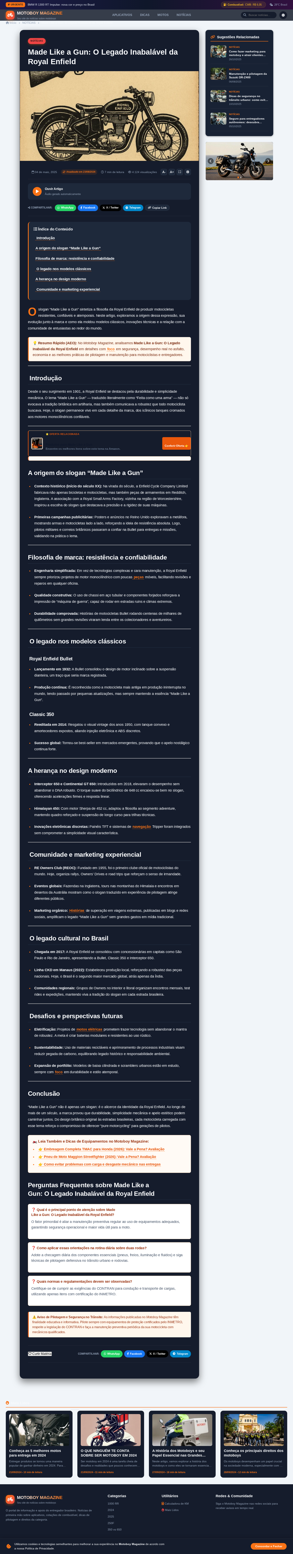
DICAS (144, 15)
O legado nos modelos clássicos (63, 269)
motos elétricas (89, 1029)
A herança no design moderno (60, 279)
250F (111, 1523)
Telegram (135, 207)
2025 (111, 1516)
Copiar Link (159, 207)
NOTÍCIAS (184, 15)
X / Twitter (112, 207)
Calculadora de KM (176, 1503)
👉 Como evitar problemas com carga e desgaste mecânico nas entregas (99, 1164)
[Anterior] (211, 161)
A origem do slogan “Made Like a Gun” (68, 248)
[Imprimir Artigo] (188, 172)
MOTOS (163, 15)
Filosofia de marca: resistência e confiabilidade (74, 259)
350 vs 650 (115, 1529)
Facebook (89, 207)
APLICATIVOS (122, 15)
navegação (142, 827)
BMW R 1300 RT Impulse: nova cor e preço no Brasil (61, 4)
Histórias (76, 911)
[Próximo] (268, 161)
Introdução (45, 238)
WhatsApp (67, 207)
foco (111, 349)
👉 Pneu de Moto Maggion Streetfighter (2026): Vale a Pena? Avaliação (97, 1157)
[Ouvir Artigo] (37, 191)
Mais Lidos (171, 1510)
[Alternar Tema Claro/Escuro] (283, 15)
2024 (111, 1510)
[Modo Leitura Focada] (180, 172)
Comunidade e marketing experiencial (67, 289)
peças (138, 577)
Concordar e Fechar (268, 1546)
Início (12, 22)
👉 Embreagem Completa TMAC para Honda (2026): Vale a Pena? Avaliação (101, 1149)
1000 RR (113, 1503)
